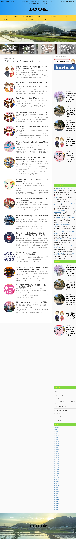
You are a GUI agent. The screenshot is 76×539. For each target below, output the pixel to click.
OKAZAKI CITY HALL (18, 19)
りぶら (39, 271)
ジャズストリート (30, 290)
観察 (24, 222)
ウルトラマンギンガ (41, 163)
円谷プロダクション (32, 168)
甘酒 (47, 204)
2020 (26, 256)
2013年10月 (56, 505)
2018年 (9, 58)
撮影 (38, 185)
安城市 (43, 100)
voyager (41, 161)
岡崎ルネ (44, 290)
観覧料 (31, 147)
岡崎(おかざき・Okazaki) (18, 16)
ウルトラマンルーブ (33, 166)
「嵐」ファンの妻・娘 (41, 19)
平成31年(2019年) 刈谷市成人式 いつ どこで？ (31, 112)
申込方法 (20, 222)
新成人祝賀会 (24, 88)
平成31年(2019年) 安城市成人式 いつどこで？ (31, 98)
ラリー (36, 238)
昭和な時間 (53, 16)
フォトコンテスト (39, 304)
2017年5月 (56, 479)
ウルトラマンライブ (23, 166)
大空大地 (45, 168)
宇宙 (40, 221)
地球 (35, 221)
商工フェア (36, 290)
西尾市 (24, 132)
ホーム (6, 16)
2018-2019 (27, 161)
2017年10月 (56, 475)
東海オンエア (21, 307)
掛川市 (41, 240)
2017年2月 (56, 485)
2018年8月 (56, 455)
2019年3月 (56, 441)
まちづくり (27, 238)
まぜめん (44, 288)
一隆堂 (19, 185)
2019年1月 (56, 445)
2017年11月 (56, 473)
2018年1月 (56, 469)
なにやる (35, 288)
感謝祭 (34, 204)
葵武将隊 (30, 292)
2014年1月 (56, 499)
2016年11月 (56, 491)
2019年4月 (56, 439)
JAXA (26, 219)
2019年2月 (56, 443)
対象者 (43, 70)
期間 (44, 204)
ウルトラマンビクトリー (37, 164)
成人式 (19, 72)
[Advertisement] (65, 80)
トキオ (43, 256)
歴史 (23, 147)
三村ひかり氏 (24, 185)
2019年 (26, 70)
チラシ (35, 219)
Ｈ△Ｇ (30, 307)
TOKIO (29, 256)
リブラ (31, 273)
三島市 (39, 238)
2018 (26, 202)
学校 (33, 185)
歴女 (27, 242)
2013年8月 (56, 509)
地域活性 (30, 240)
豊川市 (33, 88)
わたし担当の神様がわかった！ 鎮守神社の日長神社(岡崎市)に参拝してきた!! (70, 112)
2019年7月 (56, 435)
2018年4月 (56, 463)
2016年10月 (56, 493)
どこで (32, 70)
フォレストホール (23, 168)
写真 (28, 185)
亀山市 (45, 238)
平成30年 (30, 204)
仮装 (35, 273)
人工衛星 (23, 221)
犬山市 (30, 242)
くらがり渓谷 (33, 202)
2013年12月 (56, 501)
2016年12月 (56, 489)
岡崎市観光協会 (29, 19)
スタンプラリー (21, 273)
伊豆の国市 (18, 240)
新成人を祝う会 (24, 72)
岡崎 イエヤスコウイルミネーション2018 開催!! (31, 302)
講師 (43, 185)
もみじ (41, 202)
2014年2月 (56, 497)
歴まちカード (20, 242)
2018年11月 (56, 449)
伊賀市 (22, 240)
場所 (40, 70)
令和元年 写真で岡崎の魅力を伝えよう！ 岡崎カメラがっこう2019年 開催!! (70, 157)
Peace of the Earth (34, 161)
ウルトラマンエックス (22, 163)
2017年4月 (56, 481)
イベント (32, 238)
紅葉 (17, 205)
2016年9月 (56, 495)
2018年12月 (56, 447)
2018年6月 (56, 459)
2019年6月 (56, 437)
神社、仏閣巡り (6, 19)
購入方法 (30, 169)
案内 (32, 72)
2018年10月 (56, 451)
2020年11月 (56, 429)
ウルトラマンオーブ (32, 163)
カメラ (32, 183)
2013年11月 (56, 503)
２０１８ (27, 307)
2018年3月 (56, 465)
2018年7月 (56, 457)
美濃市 (33, 242)
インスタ (33, 304)
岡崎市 (17, 147)
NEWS (65, 16)
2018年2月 (56, 467)
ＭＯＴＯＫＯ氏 (36, 186)
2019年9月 (56, 433)
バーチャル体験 (40, 219)
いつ (30, 70)
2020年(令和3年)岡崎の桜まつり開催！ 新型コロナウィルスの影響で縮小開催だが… (71, 97)
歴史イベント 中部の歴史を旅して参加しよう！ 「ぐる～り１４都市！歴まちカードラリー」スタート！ (31, 235)
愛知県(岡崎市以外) (30, 16)
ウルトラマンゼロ (27, 164)
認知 (37, 242)
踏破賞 (39, 242)
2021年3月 (56, 427)
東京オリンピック (41, 16)
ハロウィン (27, 273)
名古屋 (38, 168)
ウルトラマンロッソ (42, 166)
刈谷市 (32, 114)
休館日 (32, 145)
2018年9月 (56, 453)
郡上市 (43, 242)
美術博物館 (26, 147)
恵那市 (37, 240)
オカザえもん (22, 290)
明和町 (44, 240)
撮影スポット (45, 305)
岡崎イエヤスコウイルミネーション (33, 305)
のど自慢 (40, 288)
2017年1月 (56, 487)
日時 (29, 72)
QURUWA (30, 271)
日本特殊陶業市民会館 (22, 169)
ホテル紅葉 (20, 204)
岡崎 (47, 145)
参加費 (27, 221)
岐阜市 (34, 240)
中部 (43, 238)
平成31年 (18, 101)
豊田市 (34, 72)
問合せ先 (37, 70)
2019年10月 (56, 431)
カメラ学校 (36, 183)
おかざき (36, 256)
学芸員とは (42, 145)
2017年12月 (56, 471)
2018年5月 (56, 461)
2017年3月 (56, 483)
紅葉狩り (20, 205)
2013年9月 (56, 507)
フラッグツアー (23, 257)
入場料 (35, 145)
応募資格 (46, 221)
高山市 (46, 242)
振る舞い (38, 204)
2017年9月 (56, 477)
